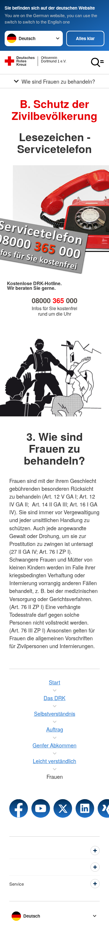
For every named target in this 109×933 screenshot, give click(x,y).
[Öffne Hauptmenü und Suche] (97, 62)
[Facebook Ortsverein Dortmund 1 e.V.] (18, 808)
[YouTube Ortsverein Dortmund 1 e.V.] (40, 808)
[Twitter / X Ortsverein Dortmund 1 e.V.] (62, 808)
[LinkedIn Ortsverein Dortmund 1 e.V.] (85, 808)
